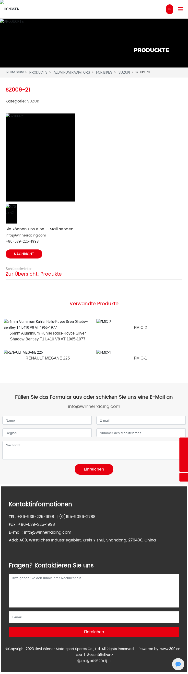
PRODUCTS (38, 72)
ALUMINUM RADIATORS (72, 72)
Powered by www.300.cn (159, 649)
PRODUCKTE (151, 50)
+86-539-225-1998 (22, 241)
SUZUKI (124, 72)
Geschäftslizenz (100, 655)
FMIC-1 (140, 358)
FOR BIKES (104, 72)
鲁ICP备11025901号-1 (94, 661)
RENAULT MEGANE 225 (47, 358)
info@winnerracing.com (26, 235)
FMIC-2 (140, 328)
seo (79, 655)
